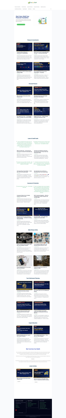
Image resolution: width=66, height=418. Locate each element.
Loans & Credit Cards (43, 404)
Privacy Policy (29, 402)
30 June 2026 (18, 118)
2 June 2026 (18, 54)
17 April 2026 (18, 173)
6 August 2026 (19, 292)
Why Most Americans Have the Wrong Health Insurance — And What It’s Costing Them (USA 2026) (24, 217)
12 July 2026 (35, 314)
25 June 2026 (36, 118)
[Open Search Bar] (51, 9)
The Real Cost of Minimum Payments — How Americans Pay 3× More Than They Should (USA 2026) (41, 151)
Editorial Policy (18, 407)
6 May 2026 (35, 54)
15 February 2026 (19, 269)
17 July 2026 (18, 313)
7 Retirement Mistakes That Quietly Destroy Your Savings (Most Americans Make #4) (41, 311)
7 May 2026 (35, 198)
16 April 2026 (35, 173)
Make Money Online (42, 407)
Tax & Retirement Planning (43, 408)
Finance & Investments (43, 402)
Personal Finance (42, 403)
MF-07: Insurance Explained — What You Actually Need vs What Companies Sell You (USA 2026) (41, 196)
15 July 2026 (35, 98)
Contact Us (17, 406)
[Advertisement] (33, 33)
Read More (19, 381)
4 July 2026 (18, 337)
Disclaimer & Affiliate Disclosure (32, 403)
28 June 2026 (36, 337)
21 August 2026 (19, 98)
